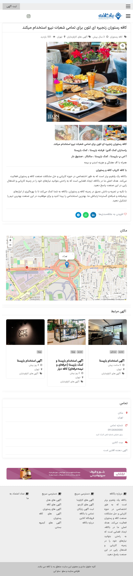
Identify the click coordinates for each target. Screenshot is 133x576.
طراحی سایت (73, 571)
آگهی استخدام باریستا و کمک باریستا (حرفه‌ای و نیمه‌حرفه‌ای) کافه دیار (69, 365)
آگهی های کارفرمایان (77, 37)
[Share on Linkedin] (93, 215)
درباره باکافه (88, 523)
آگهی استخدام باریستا (111, 361)
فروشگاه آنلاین (86, 518)
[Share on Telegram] (78, 215)
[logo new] (110, 16)
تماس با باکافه (86, 514)
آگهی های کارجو (86, 505)
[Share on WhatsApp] (85, 215)
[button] (128, 6)
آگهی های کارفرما (85, 500)
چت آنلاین (117, 442)
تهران (59, 37)
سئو (63, 571)
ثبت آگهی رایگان (85, 509)
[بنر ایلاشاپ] (66, 474)
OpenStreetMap (109, 299)
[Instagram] (28, 16)
